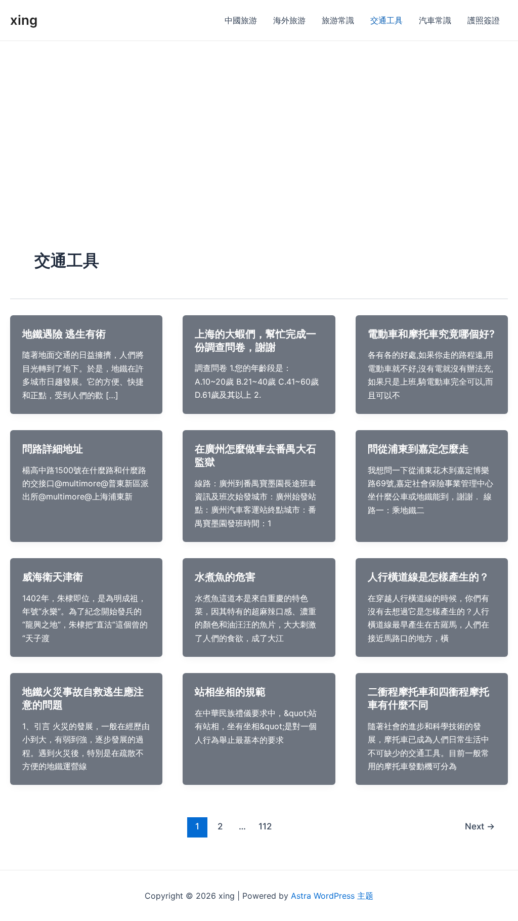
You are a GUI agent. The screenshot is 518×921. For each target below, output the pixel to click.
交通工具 (386, 20)
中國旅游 (241, 20)
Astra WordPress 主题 (332, 896)
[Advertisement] (259, 117)
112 (265, 826)
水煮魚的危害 (225, 577)
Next (480, 826)
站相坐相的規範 (230, 692)
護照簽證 (483, 20)
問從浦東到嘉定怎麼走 (418, 449)
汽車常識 (435, 20)
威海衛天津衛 (52, 577)
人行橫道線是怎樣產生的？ (428, 577)
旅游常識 (338, 20)
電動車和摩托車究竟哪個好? (431, 334)
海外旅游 (289, 20)
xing (23, 20)
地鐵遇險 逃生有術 (64, 334)
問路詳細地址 (52, 449)
